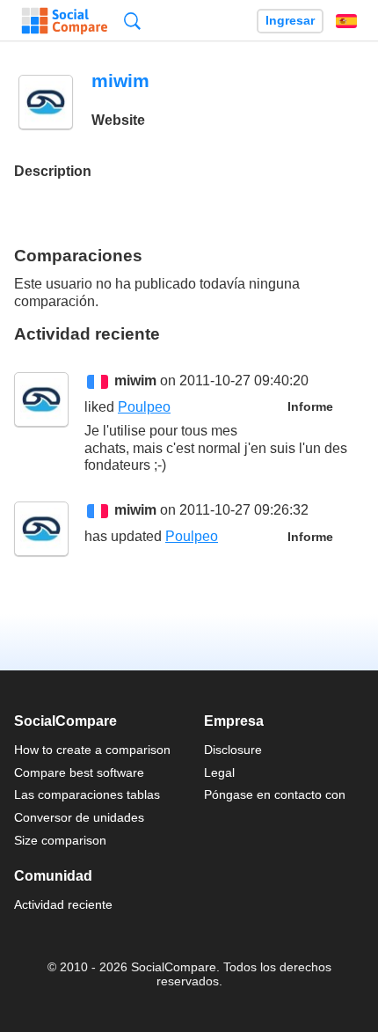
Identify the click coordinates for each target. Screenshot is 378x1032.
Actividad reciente (63, 904)
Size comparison (60, 840)
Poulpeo (144, 406)
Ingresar (290, 20)
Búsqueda (132, 20)
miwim (135, 380)
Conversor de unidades (79, 817)
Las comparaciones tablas (87, 794)
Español (346, 21)
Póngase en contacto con (274, 794)
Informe (310, 407)
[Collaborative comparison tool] (64, 21)
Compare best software (79, 772)
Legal (219, 772)
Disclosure (233, 750)
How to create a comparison (92, 750)
